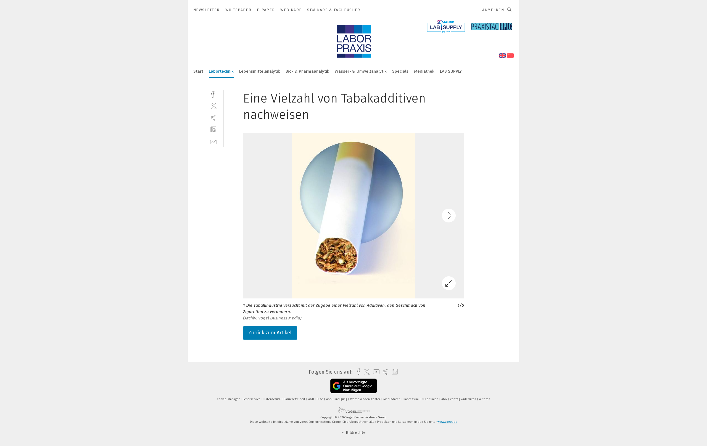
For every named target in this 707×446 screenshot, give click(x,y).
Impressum (411, 399)
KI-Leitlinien (430, 399)
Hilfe (320, 399)
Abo (444, 399)
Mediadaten (392, 399)
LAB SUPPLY (451, 71)
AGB (311, 399)
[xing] (213, 117)
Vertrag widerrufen (463, 399)
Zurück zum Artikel (270, 333)
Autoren (484, 399)
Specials (400, 71)
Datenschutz (272, 399)
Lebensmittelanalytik (259, 71)
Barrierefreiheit (295, 399)
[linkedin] (213, 129)
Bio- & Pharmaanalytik (307, 71)
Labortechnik (221, 71)
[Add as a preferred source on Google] (353, 386)
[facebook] (213, 93)
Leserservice (252, 399)
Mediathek (424, 71)
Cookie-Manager (229, 399)
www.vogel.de (447, 422)
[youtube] (374, 371)
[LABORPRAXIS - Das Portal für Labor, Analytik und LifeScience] (198, 71)
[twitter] (213, 105)
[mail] (213, 141)
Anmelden (493, 9)
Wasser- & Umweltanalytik (361, 71)
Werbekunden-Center (365, 399)
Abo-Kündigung (337, 399)
